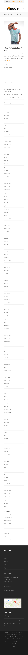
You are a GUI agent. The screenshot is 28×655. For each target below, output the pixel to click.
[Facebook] (11, 4)
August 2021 (6, 309)
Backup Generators (8, 517)
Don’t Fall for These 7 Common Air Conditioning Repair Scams (11, 107)
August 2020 (6, 344)
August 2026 (6, 115)
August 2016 (6, 500)
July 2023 (6, 235)
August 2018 (6, 422)
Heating (5, 530)
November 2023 (7, 222)
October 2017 (7, 454)
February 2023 (7, 251)
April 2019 (6, 396)
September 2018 (7, 419)
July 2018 (6, 425)
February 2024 (7, 212)
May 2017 (6, 471)
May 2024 (6, 202)
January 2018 (7, 445)
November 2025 (7, 144)
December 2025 (7, 141)
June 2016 (6, 506)
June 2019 (6, 390)
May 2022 (6, 280)
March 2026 (6, 131)
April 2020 (6, 357)
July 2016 (6, 503)
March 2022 (6, 286)
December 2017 (7, 448)
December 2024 (7, 180)
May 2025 (6, 163)
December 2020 (7, 332)
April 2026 (6, 128)
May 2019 (6, 393)
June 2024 (6, 199)
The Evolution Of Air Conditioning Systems (13, 94)
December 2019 (7, 370)
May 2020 (6, 354)
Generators (6, 526)
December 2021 (7, 296)
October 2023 (7, 225)
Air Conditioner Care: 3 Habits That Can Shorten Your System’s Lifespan (12, 101)
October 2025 (7, 147)
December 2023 (7, 218)
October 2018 (7, 416)
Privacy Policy (10, 634)
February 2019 (7, 403)
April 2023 (6, 244)
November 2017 (7, 451)
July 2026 (6, 118)
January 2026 (7, 138)
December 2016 (7, 487)
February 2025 (7, 173)
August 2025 (6, 154)
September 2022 (7, 267)
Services (5, 558)
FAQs (5, 564)
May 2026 (6, 125)
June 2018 (6, 428)
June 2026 (6, 121)
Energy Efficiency (7, 523)
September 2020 (7, 341)
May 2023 (6, 241)
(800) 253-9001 (17, 1)
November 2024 (7, 183)
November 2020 (7, 335)
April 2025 (6, 167)
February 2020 (7, 364)
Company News (7, 520)
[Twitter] (14, 4)
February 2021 (7, 325)
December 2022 (7, 257)
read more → (9, 60)
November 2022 (7, 260)
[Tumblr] (17, 4)
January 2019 (7, 406)
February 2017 (7, 480)
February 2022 (7, 290)
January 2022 (7, 293)
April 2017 (6, 474)
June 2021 (6, 315)
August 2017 (6, 461)
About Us (6, 561)
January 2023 (7, 254)
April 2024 (6, 205)
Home (5, 555)
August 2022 (6, 270)
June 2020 (6, 351)
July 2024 (6, 196)
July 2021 (6, 312)
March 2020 (6, 361)
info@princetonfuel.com (9, 590)
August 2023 (6, 231)
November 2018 (7, 412)
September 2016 (7, 496)
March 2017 (6, 477)
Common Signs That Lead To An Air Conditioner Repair (13, 48)
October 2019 (7, 377)
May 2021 (6, 319)
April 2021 (6, 322)
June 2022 (6, 277)
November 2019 (7, 374)
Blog (5, 567)
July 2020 (6, 348)
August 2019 (6, 383)
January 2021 (7, 328)
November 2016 (7, 490)
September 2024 (7, 189)
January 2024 (7, 215)
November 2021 (7, 299)
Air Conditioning (8, 67)
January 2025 (7, 176)
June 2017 (6, 467)
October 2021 (7, 302)
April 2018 (6, 435)
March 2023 (6, 248)
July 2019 (6, 386)
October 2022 (7, 264)
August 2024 (6, 193)
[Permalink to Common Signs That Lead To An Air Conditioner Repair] (14, 32)
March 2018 (6, 438)
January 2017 (7, 483)
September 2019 (7, 380)
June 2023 (6, 238)
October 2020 (7, 338)
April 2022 (6, 283)
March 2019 (6, 399)
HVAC (5, 536)
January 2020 (7, 367)
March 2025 (6, 170)
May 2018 (6, 432)
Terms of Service (17, 634)
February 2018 (7, 441)
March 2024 (6, 209)
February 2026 (7, 134)
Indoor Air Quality (7, 539)
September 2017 (7, 458)
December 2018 (7, 409)
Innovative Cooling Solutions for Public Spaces (14, 97)
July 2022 (6, 273)
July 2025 (6, 157)
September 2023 (7, 228)
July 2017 (6, 464)
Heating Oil (6, 533)
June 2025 (6, 160)
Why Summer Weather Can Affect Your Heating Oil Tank (12, 90)
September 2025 (7, 151)
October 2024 (7, 186)
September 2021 (7, 306)
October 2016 (7, 493)
